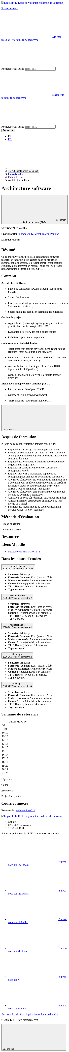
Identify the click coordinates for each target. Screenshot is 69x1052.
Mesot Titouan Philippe (46, 233)
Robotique (17, 655)
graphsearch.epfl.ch (25, 810)
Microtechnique (18, 567)
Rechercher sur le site (12, 68)
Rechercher (8, 130)
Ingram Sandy (25, 233)
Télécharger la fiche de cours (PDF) (44, 221)
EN (10, 139)
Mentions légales (24, 1014)
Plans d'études (15, 174)
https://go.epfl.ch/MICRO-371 (24, 551)
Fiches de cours (9, 8)
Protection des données (46, 1014)
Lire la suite (9, 429)
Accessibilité (8, 1014)
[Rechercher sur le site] (26, 123)
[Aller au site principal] (33, 167)
